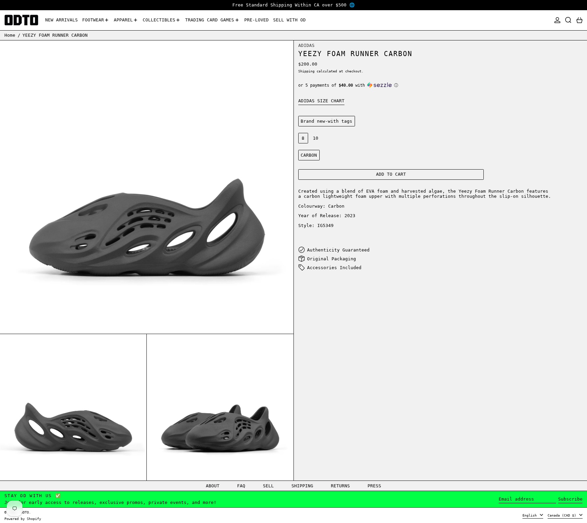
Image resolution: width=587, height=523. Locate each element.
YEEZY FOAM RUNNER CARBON (55, 35)
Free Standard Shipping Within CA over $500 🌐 (293, 4)
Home (9, 35)
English (530, 515)
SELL (268, 485)
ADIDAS (306, 45)
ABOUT (212, 485)
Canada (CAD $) (563, 515)
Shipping (306, 71)
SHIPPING (302, 485)
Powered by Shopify (22, 519)
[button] (568, 20)
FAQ (241, 485)
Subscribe (570, 499)
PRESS (374, 485)
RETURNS (340, 485)
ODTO (25, 512)
